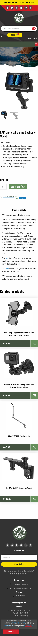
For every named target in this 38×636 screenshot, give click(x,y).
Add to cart (16, 187)
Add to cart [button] (34, 343)
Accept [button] (11, 632)
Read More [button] (28, 626)
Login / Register (32, 38)
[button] (36, 44)
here (7, 258)
